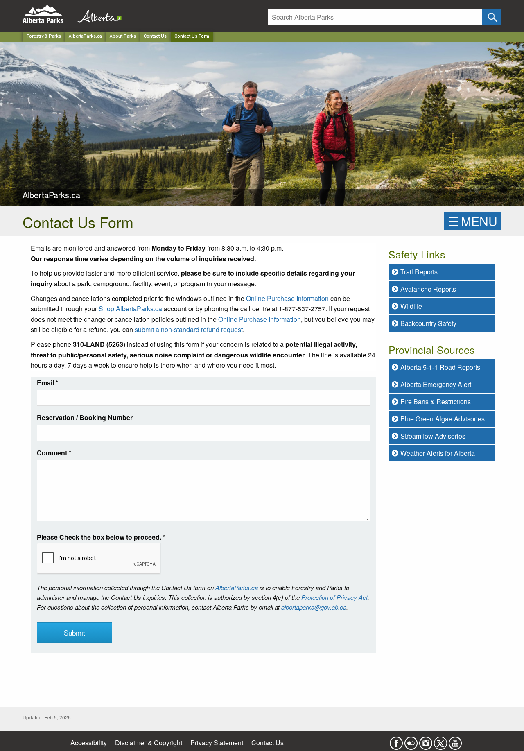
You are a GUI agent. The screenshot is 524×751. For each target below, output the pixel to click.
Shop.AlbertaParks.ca (130, 308)
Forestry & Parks (44, 36)
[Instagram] (425, 740)
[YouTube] (455, 740)
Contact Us (155, 36)
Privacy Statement (216, 742)
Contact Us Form (191, 36)
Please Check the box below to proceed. (101, 537)
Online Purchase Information (287, 298)
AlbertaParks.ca (85, 36)
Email (47, 382)
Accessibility (88, 742)
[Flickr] (411, 740)
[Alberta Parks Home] (48, 14)
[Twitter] (440, 740)
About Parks (123, 36)
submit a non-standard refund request (189, 329)
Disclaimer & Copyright (148, 742)
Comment (54, 452)
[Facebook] (396, 740)
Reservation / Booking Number (85, 417)
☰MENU (472, 221)
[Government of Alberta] (97, 14)
